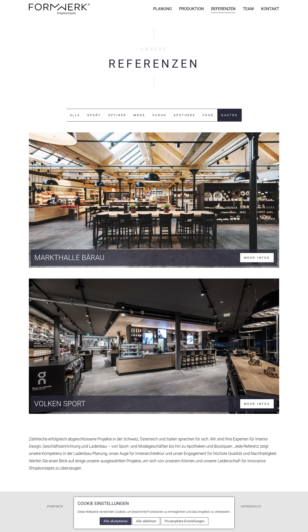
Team (248, 8)
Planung (162, 8)
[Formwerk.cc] (59, 9)
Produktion (191, 8)
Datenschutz (251, 506)
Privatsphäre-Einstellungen (185, 521)
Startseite (55, 506)
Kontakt (270, 8)
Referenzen (223, 8)
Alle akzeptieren (115, 521)
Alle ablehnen (146, 521)
